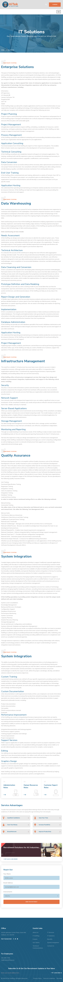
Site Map (59, 978)
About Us (35, 932)
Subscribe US (58, 973)
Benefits (49, 939)
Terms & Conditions (49, 978)
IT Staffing (36, 936)
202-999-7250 (5, 958)
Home (2, 50)
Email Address (8, 883)
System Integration (53, 942)
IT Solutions (50, 936)
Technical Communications (38, 947)
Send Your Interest (31, 902)
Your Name (7, 874)
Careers (54, 4)
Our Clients (36, 942)
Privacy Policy (37, 978)
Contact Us (50, 946)
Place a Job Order (11, 859)
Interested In (7, 892)
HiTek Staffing (10, 978)
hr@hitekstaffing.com (7, 960)
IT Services (50, 932)
